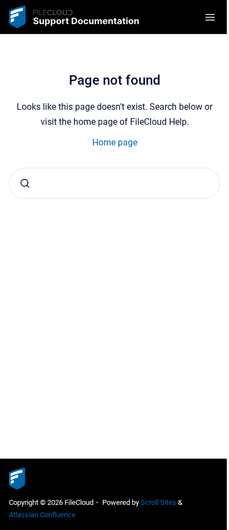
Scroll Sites (158, 502)
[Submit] (25, 183)
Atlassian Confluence (42, 514)
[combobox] (114, 183)
